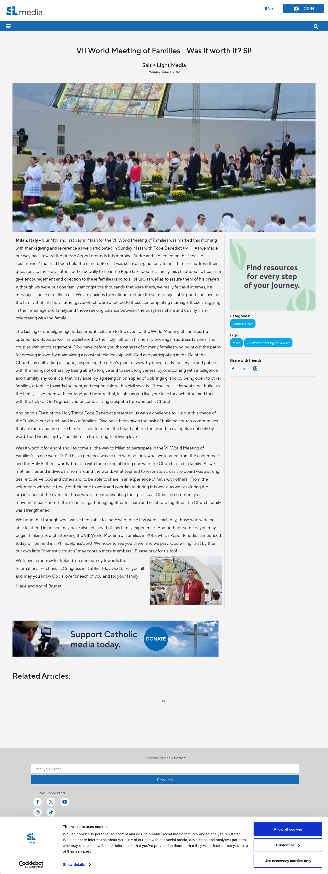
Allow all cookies (288, 829)
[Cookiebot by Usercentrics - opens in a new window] (31, 864)
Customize (285, 845)
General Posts (242, 323)
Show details (74, 864)
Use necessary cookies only (288, 861)
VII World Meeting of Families (268, 343)
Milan (236, 343)
